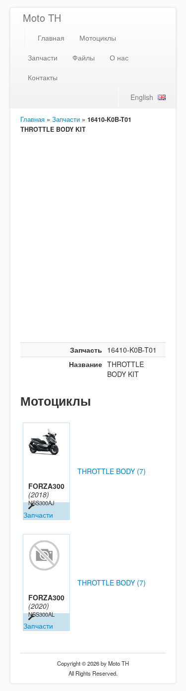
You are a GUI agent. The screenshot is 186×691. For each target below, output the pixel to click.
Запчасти (43, 57)
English (141, 97)
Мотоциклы (97, 38)
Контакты (43, 77)
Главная (51, 38)
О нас (119, 57)
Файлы (83, 57)
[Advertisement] (93, 244)
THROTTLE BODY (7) (111, 471)
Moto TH (42, 17)
